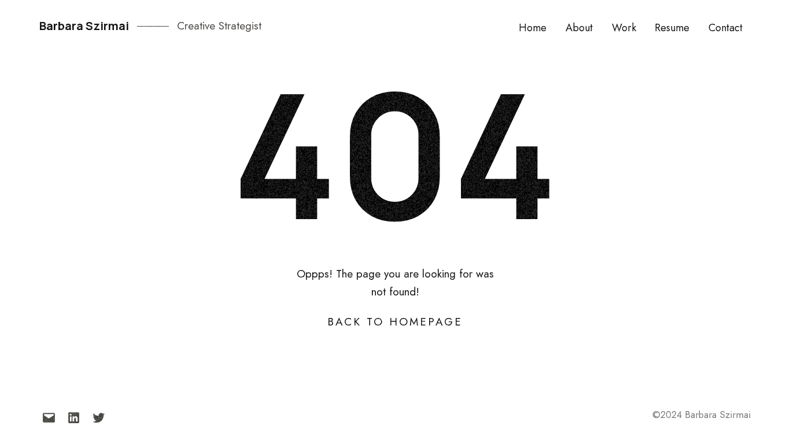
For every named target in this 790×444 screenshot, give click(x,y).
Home (533, 27)
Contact (725, 27)
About (579, 27)
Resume (672, 27)
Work (624, 27)
